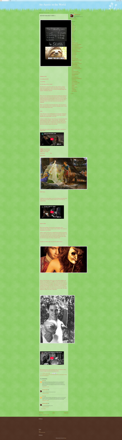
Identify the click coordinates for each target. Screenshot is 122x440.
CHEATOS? (73, 75)
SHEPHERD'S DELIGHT (75, 74)
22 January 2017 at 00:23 (45, 393)
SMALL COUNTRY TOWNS (76, 82)
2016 (72, 93)
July (72, 33)
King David (56, 374)
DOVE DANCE (74, 57)
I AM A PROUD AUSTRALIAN (76, 51)
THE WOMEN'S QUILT (75, 58)
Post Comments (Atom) (46, 414)
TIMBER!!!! (73, 85)
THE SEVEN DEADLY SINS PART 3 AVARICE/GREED (77, 64)
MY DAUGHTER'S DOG (75, 77)
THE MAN (73, 88)
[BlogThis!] (53, 373)
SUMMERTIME (74, 89)
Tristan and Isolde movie (45, 375)
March (73, 38)
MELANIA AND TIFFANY (75, 62)
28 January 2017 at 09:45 (45, 400)
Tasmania (62, 374)
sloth (60, 374)
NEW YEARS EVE (74, 91)
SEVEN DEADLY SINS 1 (75, 71)
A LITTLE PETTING (74, 84)
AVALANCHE (74, 55)
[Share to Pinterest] (56, 373)
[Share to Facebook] (55, 373)
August (73, 31)
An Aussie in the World (52, 4)
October (73, 28)
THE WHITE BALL (74, 54)
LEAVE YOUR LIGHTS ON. (75, 45)
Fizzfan (43, 380)
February (73, 40)
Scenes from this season (42, 432)
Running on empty (45, 389)
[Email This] (52, 373)
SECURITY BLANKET (75, 43)
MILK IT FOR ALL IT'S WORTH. (76, 48)
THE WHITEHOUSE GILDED (76, 67)
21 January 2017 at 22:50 (45, 386)
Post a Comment (43, 408)
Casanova (43, 374)
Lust (59, 374)
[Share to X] (54, 373)
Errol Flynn (49, 374)
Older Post (66, 412)
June (72, 34)
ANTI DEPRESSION (74, 81)
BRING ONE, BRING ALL (75, 65)
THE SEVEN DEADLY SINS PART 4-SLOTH (77, 60)
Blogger (65, 438)
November (73, 27)
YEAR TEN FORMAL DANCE (76, 72)
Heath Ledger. (53, 374)
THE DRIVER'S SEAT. (75, 50)
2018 (72, 23)
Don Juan (46, 374)
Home (54, 412)
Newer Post (41, 412)
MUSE (72, 70)
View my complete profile (73, 18)
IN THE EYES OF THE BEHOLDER (76, 78)
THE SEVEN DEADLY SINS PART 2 (77, 68)
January (73, 41)
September (73, 30)
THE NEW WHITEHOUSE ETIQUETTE (77, 47)
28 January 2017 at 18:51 (45, 406)
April (72, 37)
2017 (72, 24)
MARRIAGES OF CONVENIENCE (76, 44)
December (73, 25)
